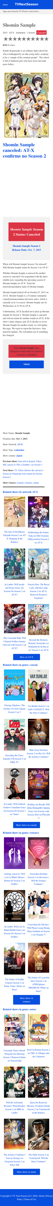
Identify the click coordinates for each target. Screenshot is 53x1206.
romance (28, 482)
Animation (19, 450)
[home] (26, 4)
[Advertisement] (26, 188)
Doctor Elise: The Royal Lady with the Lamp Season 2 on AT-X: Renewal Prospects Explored (38, 591)
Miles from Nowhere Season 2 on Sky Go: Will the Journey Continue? (38, 753)
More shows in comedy (26, 824)
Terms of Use (30, 1199)
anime (36, 482)
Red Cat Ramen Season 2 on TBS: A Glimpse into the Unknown (38, 1053)
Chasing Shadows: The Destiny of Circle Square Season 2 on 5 (15, 708)
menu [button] (5, 4)
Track (26, 364)
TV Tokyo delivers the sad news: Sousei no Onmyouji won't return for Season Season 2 (23, 473)
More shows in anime (26, 1171)
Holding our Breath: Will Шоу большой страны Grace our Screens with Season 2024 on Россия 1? (38, 811)
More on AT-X (26, 656)
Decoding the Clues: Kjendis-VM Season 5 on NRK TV (14, 759)
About (41, 1195)
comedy (20, 482)
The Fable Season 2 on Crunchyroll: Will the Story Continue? (38, 1158)
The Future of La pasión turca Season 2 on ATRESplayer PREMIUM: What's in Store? (38, 984)
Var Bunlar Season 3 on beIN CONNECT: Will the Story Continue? (38, 709)
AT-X (20, 444)
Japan (19, 455)
